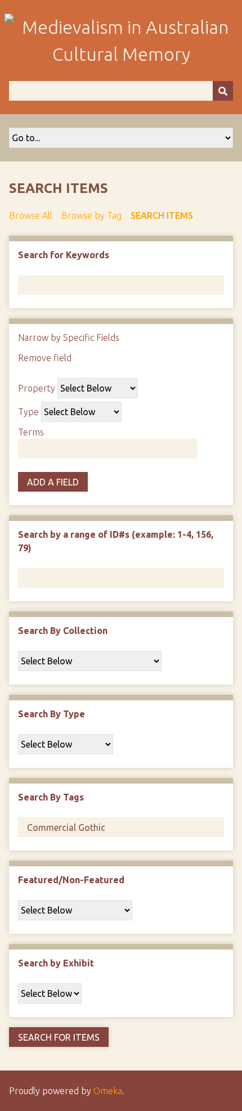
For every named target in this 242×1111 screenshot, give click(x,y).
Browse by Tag (91, 215)
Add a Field (53, 482)
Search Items (162, 215)
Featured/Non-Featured (71, 880)
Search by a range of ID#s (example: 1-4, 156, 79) (115, 541)
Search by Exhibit (56, 963)
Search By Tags (51, 797)
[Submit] (223, 91)
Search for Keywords (63, 255)
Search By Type (51, 714)
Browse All (30, 215)
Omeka (107, 1091)
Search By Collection (62, 631)
